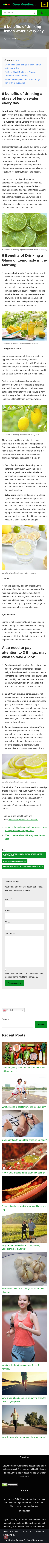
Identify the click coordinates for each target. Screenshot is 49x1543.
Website (8, 922)
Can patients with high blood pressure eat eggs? (24, 1140)
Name (8, 899)
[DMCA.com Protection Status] (10, 1486)
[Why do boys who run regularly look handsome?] (24, 1420)
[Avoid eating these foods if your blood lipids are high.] (24, 1190)
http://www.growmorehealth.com (23, 819)
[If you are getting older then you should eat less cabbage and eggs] (24, 1054)
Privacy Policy (8, 1535)
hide (17, 60)
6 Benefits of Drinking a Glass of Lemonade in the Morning (23, 855)
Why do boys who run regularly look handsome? (24, 1437)
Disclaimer (39, 1531)
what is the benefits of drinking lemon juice (23, 867)
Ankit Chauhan (12, 39)
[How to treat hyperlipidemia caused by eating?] (24, 1157)
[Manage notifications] (6, 1537)
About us (14, 1531)
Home (5, 1531)
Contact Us (26, 1531)
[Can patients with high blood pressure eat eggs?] (22, 1124)
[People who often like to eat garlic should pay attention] (24, 1269)
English (9, 1010)
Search (5, 1019)
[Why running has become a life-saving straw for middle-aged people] (24, 1384)
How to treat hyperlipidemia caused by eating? (23, 1173)
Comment (10, 934)
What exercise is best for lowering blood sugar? (24, 1107)
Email (8, 910)
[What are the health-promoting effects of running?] (24, 1329)
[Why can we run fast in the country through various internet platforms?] (24, 1228)
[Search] (34, 12)
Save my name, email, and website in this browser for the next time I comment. (24, 975)
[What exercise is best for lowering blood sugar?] (24, 1089)
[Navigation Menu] (44, 4)
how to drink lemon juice (14, 861)
